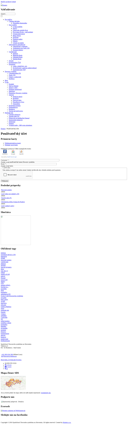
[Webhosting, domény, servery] (13, 410)
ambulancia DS (5, 294)
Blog (6, 80)
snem (2, 308)
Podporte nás (9, 113)
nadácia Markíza (6, 307)
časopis (3, 312)
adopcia (3, 263)
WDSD (3, 265)
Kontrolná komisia (14, 105)
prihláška (3, 315)
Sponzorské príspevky (16, 120)
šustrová (3, 337)
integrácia (4, 256)
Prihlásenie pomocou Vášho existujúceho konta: (16, 149)
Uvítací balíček (17, 27)
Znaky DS (12, 75)
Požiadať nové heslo (11, 145)
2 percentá (4, 317)
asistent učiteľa (5, 285)
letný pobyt (4, 299)
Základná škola (17, 57)
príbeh (3, 272)
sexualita (3, 298)
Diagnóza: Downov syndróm (18, 93)
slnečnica (4, 303)
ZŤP (2, 283)
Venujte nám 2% (14, 116)
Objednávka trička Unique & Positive (13, 202)
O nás (6, 82)
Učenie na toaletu (18, 43)
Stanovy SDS (13, 87)
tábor (2, 269)
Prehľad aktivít (17, 96)
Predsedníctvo (13, 107)
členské (3, 278)
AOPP (3, 301)
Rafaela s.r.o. (67, 422)
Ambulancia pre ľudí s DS (21, 48)
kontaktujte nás (46, 393)
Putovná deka (17, 100)
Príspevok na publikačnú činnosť (19, 118)
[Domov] (4, 5)
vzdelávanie (4, 262)
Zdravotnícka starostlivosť (17, 44)
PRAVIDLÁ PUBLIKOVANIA (11, 360)
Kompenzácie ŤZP (15, 62)
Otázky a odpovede (15, 77)
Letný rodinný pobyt (7, 206)
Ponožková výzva (18, 102)
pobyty (3, 276)
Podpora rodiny (18, 39)
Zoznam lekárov (18, 50)
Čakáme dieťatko (14, 21)
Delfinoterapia (5, 341)
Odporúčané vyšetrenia (20, 46)
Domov (3, 129)
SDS (2, 290)
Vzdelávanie (13, 52)
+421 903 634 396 (7, 354)
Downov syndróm (10, 71)
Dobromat (12, 122)
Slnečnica (12, 91)
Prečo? (15, 28)
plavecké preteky (6, 260)
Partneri (11, 123)
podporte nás (5, 310)
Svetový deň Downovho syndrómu (12, 296)
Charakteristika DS (15, 73)
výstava (3, 314)
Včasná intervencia (19, 34)
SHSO (3, 281)
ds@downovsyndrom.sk (9, 356)
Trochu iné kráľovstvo (16, 111)
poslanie (3, 330)
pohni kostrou (5, 321)
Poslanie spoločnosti (15, 89)
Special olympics (6, 267)
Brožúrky (16, 98)
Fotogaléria (16, 104)
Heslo (3, 164)
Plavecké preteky (6, 190)
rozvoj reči (4, 280)
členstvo (3, 332)
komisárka (4, 324)
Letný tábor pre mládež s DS (10, 194)
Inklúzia (15, 53)
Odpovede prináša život (20, 30)
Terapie (11, 61)
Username (4, 160)
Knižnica (11, 79)
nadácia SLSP (5, 274)
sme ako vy (4, 271)
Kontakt (11, 84)
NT (2, 319)
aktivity (3, 335)
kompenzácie (5, 333)
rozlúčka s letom (6, 323)
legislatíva (4, 292)
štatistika (3, 326)
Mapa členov (17, 35)
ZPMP (3, 258)
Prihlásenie (13, 143)
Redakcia (12, 109)
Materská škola (17, 55)
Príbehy (15, 41)
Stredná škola (17, 59)
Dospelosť (12, 64)
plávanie (3, 305)
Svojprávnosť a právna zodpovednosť (25, 68)
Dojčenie (15, 37)
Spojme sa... (4, 287)
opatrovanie (4, 339)
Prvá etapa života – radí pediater (23, 32)
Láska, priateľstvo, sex (20, 66)
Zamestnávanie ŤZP (19, 70)
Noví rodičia (13, 25)
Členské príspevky (14, 114)
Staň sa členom (13, 86)
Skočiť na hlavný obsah (8, 1)
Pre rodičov (8, 19)
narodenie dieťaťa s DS (8, 254)
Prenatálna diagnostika (20, 23)
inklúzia (3, 253)
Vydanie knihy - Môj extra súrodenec (20, 125)
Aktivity (11, 95)
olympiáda (4, 328)
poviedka (4, 289)
